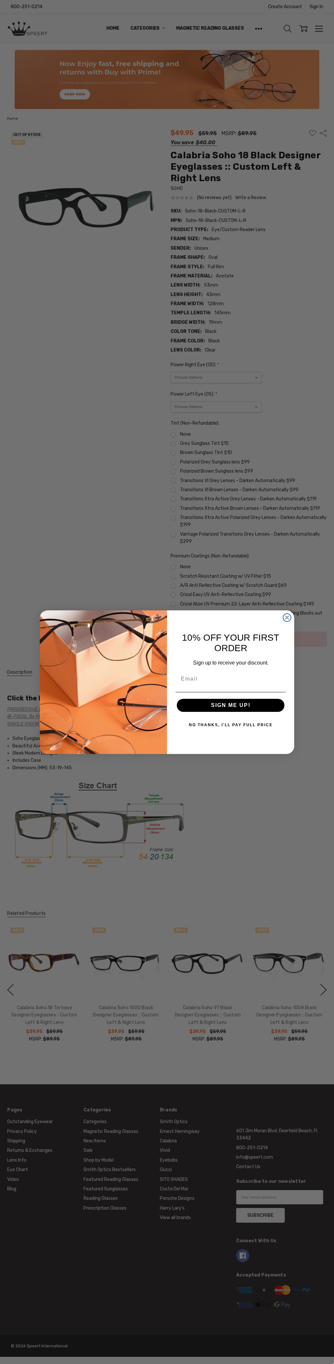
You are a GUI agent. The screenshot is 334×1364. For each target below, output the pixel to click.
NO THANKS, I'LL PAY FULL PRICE (231, 725)
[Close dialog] (287, 617)
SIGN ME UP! (230, 705)
